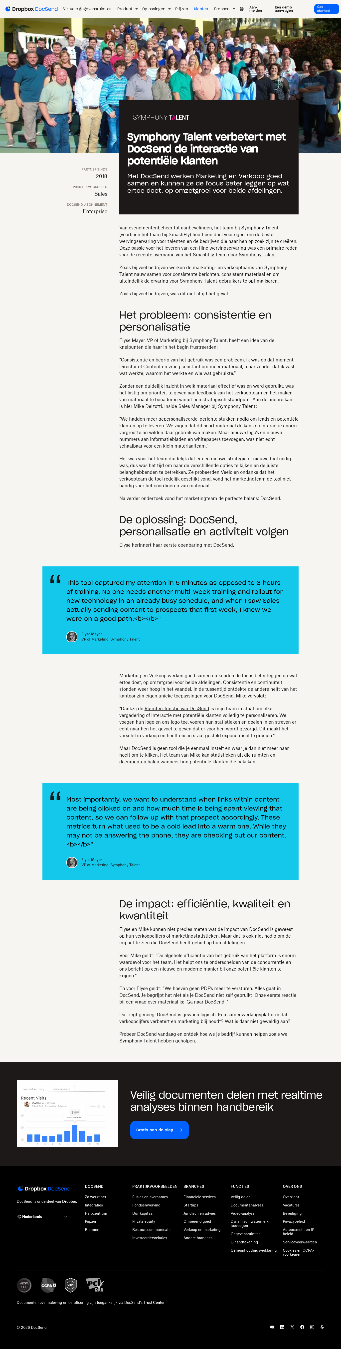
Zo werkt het (95, 1197)
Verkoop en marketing (202, 1229)
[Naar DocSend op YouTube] (272, 1328)
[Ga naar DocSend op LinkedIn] (282, 1328)
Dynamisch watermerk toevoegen (250, 1223)
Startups (190, 1205)
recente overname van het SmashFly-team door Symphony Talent (206, 254)
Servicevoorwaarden (300, 1242)
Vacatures (291, 1205)
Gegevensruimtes (245, 1234)
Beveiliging (292, 1213)
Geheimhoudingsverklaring (254, 1250)
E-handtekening (244, 1242)
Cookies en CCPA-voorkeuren (298, 1252)
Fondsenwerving (146, 1205)
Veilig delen (241, 1197)
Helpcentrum (96, 1213)
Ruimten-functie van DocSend (177, 708)
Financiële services (199, 1197)
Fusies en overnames (150, 1197)
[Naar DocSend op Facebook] (302, 1328)
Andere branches (197, 1238)
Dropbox (69, 1201)
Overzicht (291, 1197)
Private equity (143, 1221)
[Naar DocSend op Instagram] (312, 1328)
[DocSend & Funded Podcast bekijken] (322, 1328)
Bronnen (92, 1229)
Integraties (94, 1205)
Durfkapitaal (143, 1213)
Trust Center (154, 1302)
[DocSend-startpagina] (44, 1189)
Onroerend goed (197, 1221)
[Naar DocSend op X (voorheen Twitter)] (292, 1328)
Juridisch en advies (199, 1213)
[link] (258, 9)
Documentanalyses (247, 1205)
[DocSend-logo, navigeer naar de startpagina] (31, 9)
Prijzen (90, 1221)
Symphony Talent (260, 227)
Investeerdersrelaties (149, 1238)
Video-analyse (243, 1213)
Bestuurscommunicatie (151, 1229)
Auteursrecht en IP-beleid (299, 1231)
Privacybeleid (294, 1221)
